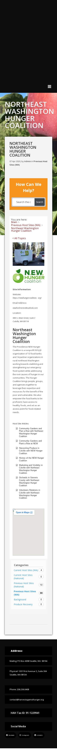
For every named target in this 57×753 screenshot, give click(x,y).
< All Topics (19, 238)
